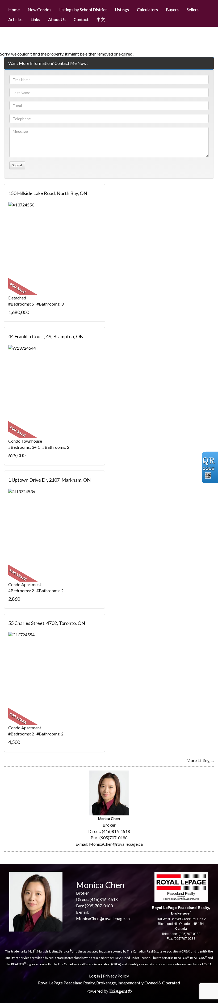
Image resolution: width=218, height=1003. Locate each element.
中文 (101, 19)
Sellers (193, 9)
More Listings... (200, 760)
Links (35, 19)
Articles (15, 19)
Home (14, 9)
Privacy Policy (116, 975)
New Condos (39, 9)
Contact (81, 19)
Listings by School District (83, 9)
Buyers (172, 9)
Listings (122, 9)
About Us (57, 19)
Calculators (147, 9)
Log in (94, 975)
